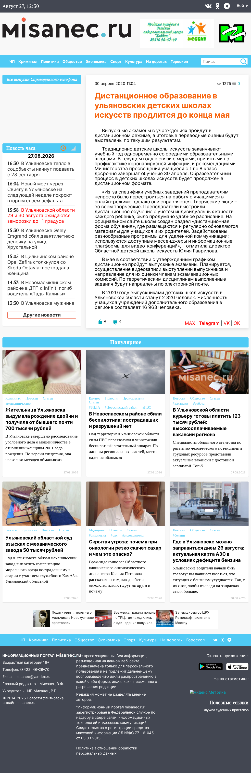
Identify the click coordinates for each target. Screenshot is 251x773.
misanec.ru (26, 702)
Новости (31, 398)
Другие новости (42, 315)
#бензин (179, 535)
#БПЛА (94, 407)
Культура (133, 61)
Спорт (116, 61)
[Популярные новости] (73, 148)
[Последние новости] (63, 148)
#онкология (97, 535)
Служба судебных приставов (225, 710)
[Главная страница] (70, 25)
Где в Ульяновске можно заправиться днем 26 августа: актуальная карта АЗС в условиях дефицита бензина (208, 551)
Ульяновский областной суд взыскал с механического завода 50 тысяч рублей (38, 544)
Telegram (209, 323)
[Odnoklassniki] (217, 7)
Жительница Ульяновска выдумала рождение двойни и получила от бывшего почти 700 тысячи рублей (41, 419)
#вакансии (180, 403)
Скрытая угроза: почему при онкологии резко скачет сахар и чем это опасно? (125, 548)
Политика (50, 61)
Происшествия (133, 398)
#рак (114, 535)
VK (227, 323)
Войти (243, 5)
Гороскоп (179, 61)
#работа (198, 403)
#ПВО (146, 407)
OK (237, 323)
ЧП (12, 61)
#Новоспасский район (121, 407)
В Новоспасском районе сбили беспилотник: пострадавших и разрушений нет (125, 420)
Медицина (96, 530)
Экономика (96, 61)
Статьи (48, 398)
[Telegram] (227, 7)
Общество (72, 61)
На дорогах (156, 61)
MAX (190, 323)
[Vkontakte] (208, 7)
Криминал (27, 61)
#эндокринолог (133, 535)
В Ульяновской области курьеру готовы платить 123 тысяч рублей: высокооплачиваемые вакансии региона (207, 422)
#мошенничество (18, 403)
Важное (94, 398)
